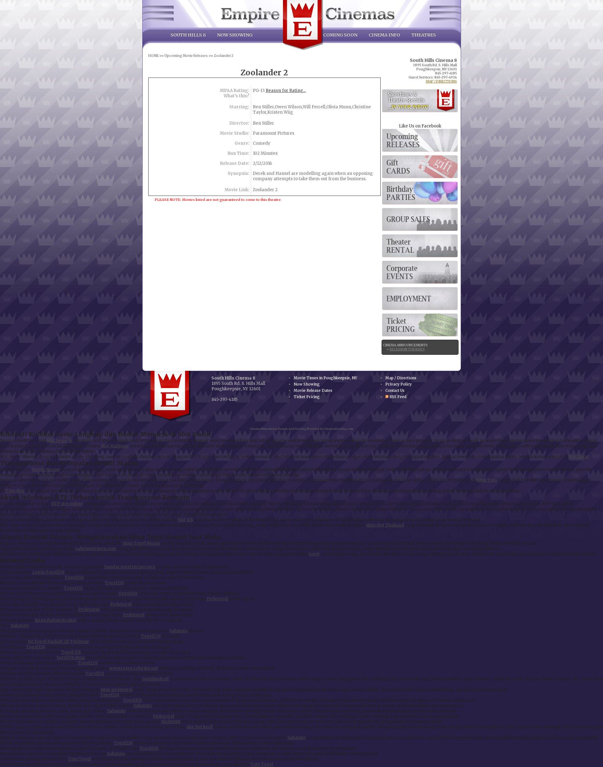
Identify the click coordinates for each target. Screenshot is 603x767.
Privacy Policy (398, 384)
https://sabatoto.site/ (56, 620)
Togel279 (150, 636)
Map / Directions (441, 81)
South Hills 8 (188, 35)
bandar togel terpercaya (130, 567)
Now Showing (235, 35)
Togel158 (74, 577)
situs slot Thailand (385, 525)
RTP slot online (67, 503)
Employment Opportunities (420, 298)
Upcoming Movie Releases (186, 56)
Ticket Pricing (420, 325)
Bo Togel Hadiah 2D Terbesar (58, 641)
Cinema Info (384, 35)
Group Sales (420, 219)
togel (314, 554)
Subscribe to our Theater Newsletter (420, 100)
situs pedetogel (116, 689)
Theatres (423, 35)
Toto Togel (79, 759)
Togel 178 (71, 652)
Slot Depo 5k (60, 440)
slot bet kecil (200, 727)
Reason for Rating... (286, 90)
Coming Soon (340, 35)
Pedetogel (217, 599)
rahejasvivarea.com (96, 548)
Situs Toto (486, 480)
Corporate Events (420, 272)
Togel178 (94, 673)
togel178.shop (71, 657)
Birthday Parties (420, 193)
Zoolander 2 (223, 56)
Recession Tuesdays (407, 349)
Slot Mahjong (114, 446)
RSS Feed (397, 396)
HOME (153, 56)
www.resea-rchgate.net (133, 668)
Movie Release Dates (420, 140)
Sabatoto (20, 625)
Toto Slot (14, 491)
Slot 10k (185, 519)
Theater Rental (420, 245)
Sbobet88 (170, 721)
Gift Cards (420, 166)
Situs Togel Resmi (141, 543)
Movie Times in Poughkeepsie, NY (325, 377)
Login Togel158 (48, 572)
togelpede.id (155, 679)
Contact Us (395, 390)
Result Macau (46, 469)
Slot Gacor (578, 456)
